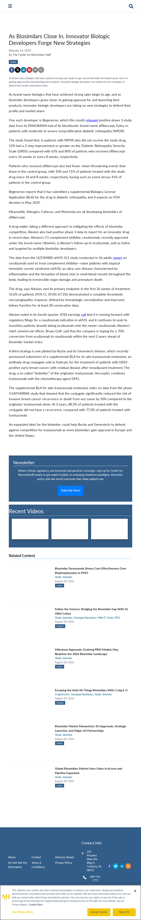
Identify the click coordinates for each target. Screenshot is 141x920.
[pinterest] (29, 70)
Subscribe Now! (70, 490)
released (92, 120)
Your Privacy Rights (22, 912)
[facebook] (12, 70)
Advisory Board (64, 857)
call (83, 314)
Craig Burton (62, 694)
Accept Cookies (99, 912)
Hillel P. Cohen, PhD (108, 618)
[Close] (135, 891)
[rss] (128, 866)
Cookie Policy (36, 905)
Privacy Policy (63, 863)
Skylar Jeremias (63, 577)
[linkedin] (23, 70)
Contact (36, 857)
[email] (35, 70)
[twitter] (18, 70)
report (117, 257)
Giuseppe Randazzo (85, 618)
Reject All (124, 912)
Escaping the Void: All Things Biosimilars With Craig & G (91, 690)
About (11, 857)
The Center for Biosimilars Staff (32, 55)
